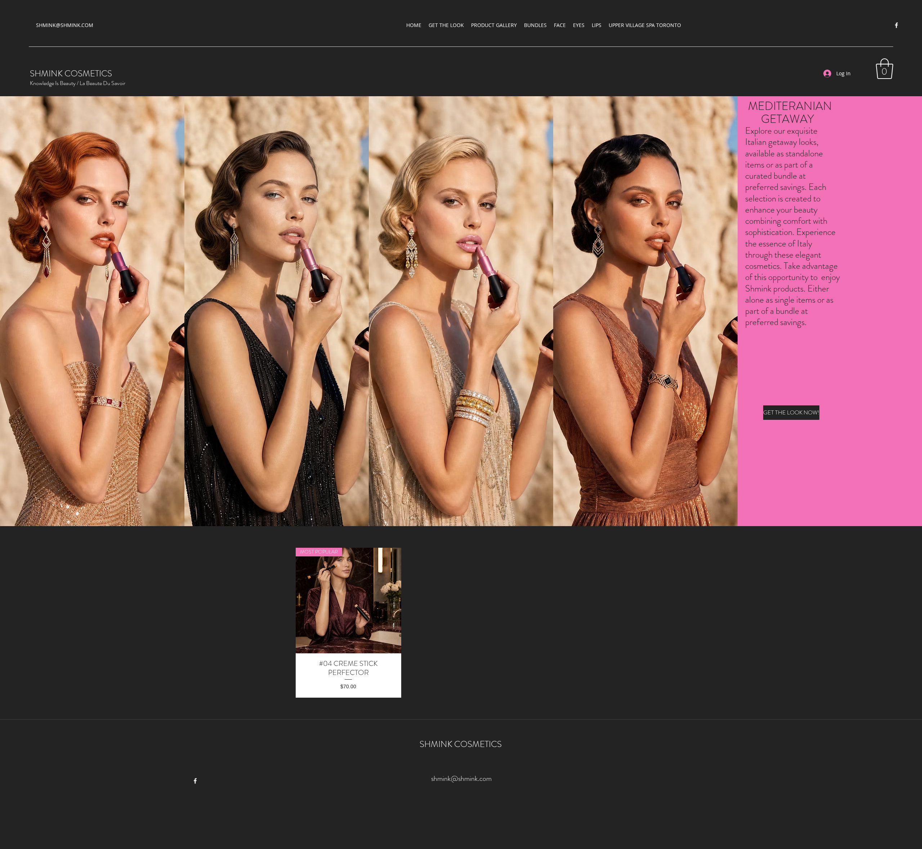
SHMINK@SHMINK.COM (64, 25)
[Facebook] (896, 25)
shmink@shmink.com (461, 778)
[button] (884, 68)
